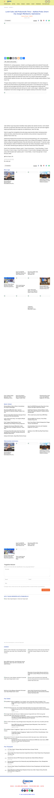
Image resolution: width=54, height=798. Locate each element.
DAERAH (31, 16)
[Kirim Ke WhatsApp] (49, 21)
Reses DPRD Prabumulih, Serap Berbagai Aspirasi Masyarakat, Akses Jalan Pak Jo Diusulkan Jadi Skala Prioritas (14, 663)
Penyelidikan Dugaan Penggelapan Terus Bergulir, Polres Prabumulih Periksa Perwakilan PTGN (30, 703)
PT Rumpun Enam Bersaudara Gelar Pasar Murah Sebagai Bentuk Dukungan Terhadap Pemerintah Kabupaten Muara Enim (14, 432)
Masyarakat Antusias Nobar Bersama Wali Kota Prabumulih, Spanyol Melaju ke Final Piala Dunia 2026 (38, 673)
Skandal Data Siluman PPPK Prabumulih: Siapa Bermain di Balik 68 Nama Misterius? (25, 757)
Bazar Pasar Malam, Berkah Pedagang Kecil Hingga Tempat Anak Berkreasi (21, 397)
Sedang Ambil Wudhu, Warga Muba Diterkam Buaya (15, 436)
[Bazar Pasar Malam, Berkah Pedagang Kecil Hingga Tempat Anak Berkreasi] (21, 344)
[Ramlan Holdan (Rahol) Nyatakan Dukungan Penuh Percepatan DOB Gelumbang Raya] (9, 280)
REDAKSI (12, 786)
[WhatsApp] (30, 790)
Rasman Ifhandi (24, 16)
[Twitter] (25, 791)
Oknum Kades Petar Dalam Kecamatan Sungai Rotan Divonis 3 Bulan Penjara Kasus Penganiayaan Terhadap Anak (29, 753)
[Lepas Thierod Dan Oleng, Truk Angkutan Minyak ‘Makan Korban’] (33, 283)
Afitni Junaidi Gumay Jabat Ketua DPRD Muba (20, 286)
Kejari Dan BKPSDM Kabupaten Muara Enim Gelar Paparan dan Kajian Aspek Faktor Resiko (21, 273)
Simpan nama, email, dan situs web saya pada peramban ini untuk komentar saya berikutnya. (25, 586)
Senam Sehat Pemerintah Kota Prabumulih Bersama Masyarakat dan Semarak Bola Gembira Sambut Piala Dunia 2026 (38, 691)
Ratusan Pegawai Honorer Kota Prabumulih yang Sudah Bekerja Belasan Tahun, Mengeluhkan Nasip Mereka (28, 762)
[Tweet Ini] (41, 21)
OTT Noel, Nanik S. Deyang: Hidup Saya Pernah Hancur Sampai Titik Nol (23, 749)
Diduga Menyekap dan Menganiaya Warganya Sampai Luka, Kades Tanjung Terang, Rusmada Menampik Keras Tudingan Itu (27, 770)
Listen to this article (11, 61)
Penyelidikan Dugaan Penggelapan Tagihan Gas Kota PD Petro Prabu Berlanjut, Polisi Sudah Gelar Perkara (30, 733)
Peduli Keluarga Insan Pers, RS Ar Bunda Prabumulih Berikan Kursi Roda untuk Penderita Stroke (30, 710)
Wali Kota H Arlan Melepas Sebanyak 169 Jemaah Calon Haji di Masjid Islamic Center (14, 691)
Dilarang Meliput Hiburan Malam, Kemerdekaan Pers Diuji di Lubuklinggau (9, 182)
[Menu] (5, 1)
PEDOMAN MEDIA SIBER (34, 786)
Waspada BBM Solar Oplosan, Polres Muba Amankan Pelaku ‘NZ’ (44, 287)
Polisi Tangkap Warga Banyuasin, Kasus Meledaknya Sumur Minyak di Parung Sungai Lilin (9, 397)
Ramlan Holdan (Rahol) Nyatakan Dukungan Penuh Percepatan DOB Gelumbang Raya (9, 285)
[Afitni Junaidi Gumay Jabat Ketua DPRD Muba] (21, 280)
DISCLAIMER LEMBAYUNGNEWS (21, 786)
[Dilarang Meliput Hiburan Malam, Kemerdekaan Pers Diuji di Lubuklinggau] (9, 175)
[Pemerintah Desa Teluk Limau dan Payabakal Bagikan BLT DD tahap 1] (45, 344)
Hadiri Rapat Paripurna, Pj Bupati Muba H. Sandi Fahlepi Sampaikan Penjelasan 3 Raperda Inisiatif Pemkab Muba (45, 181)
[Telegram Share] (46, 21)
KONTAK (42, 786)
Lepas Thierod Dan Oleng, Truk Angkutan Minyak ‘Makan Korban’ (33, 291)
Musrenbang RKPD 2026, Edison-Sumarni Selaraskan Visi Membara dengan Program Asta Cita (33, 273)
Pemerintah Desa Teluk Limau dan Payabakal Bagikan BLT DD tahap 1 (45, 397)
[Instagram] (27, 790)
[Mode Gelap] (46, 1)
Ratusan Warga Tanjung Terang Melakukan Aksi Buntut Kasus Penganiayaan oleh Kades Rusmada (29, 766)
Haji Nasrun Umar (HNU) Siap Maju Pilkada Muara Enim (38, 431)
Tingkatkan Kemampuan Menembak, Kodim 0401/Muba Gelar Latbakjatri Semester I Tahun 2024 (32, 308)
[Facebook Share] (38, 21)
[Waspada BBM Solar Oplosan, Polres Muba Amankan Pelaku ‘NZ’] (45, 281)
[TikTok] (32, 791)
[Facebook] (22, 790)
